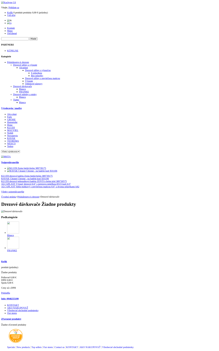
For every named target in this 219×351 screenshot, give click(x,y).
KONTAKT (13, 305)
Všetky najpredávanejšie (12, 191)
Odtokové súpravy (33, 83)
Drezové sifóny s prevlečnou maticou (42, 78)
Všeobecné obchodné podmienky (23, 310)
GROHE (11, 119)
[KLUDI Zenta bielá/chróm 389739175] (26, 168)
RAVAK (11, 138)
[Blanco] (13, 232)
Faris (9, 117)
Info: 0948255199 (10, 298)
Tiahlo (16, 100)
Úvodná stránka (8, 197)
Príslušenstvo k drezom (18, 62)
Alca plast (12, 114)
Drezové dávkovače (22, 86)
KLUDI (11, 127)
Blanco (22, 89)
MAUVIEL (12, 130)
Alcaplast (23, 67)
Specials (11, 347)
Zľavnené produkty (11, 319)
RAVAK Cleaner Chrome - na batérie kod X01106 (25, 178)
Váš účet (11, 15)
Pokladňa (5, 293)
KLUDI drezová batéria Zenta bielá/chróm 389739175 (27, 176)
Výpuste (29, 81)
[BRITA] (6, 156)
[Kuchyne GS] (8, 2)
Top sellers (36, 347)
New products (23, 347)
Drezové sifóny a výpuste (25, 65)
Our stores (12, 313)
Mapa (10, 30)
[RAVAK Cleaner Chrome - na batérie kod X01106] (32, 171)
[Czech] (9, 23)
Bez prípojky (37, 75)
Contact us (60, 347)
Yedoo (10, 146)
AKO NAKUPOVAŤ (17, 308)
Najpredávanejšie (10, 162)
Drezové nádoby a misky (25, 94)
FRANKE (24, 91)
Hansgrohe (12, 122)
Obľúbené (12, 33)
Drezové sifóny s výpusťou (38, 70)
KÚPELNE (12, 50)
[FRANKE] (13, 248)
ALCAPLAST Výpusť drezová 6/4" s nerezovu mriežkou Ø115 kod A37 (36, 184)
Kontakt (11, 28)
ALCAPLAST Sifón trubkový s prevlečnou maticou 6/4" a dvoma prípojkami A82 (40, 186)
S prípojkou (36, 73)
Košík (10, 12)
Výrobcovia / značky (11, 108)
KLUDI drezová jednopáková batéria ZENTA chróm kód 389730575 (34, 181)
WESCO (11, 143)
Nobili (10, 133)
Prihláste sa (13, 7)
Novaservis (12, 135)
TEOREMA (13, 141)
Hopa (9, 125)
